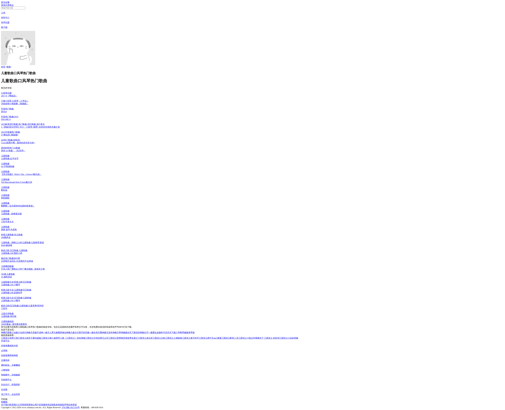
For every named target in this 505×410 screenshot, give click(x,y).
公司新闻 (22, 405)
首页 (3, 67)
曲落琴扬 (190, 332)
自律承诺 (72, 405)
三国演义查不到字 (190, 338)
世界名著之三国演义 (136, 338)
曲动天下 (129, 332)
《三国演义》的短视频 (74, 338)
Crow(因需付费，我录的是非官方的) (17, 143)
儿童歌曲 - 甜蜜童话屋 (11, 214)
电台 (11, 5)
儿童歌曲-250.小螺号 (10, 285)
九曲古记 (74, 332)
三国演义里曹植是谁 (117, 338)
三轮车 (4, 308)
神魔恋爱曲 (6, 332)
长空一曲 (148, 332)
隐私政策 (56, 405)
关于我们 (5, 405)
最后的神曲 (139, 332)
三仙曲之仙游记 (19, 332)
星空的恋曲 (84, 332)
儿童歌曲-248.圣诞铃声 (11, 293)
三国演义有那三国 (9, 338)
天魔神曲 (102, 332)
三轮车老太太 (7, 222)
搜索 (8, 67)
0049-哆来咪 (6, 245)
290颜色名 (6, 237)
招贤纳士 (30, 405)
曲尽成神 (39, 332)
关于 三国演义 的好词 (269, 338)
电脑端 (4, 402)
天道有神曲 (111, 332)
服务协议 (47, 405)
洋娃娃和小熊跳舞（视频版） (14, 104)
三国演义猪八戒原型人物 (52, 338)
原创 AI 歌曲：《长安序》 (13, 151)
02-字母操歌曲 (7, 166)
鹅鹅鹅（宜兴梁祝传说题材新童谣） (18, 206)
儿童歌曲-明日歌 (8, 316)
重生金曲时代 (159, 332)
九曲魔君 (58, 332)
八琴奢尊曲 (181, 332)
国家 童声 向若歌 (9, 229)
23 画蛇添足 (6, 277)
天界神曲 (121, 332)
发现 (3, 5)
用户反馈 (39, 405)
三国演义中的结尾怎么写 (96, 338)
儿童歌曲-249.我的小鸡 (11, 253)
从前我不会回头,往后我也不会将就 (17, 261)
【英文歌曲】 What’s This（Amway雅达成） (21, 174)
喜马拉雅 (5, 2)
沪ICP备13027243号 (71, 407)
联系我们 (13, 405)
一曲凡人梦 (48, 332)
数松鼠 (4, 190)
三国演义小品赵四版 (288, 338)
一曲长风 (93, 332)
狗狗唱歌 (5, 198)
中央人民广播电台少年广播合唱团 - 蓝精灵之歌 (23, 269)
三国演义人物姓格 (173, 338)
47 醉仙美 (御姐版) (9, 135)
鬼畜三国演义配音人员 (227, 338)
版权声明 (64, 405)
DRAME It (6, 119)
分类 (7, 5)
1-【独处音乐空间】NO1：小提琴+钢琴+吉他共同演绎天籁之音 (30, 127)
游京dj (4, 111)
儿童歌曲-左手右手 (10, 158)
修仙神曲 (66, 332)
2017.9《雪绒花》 (9, 96)
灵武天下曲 (170, 332)
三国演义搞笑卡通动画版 (29, 338)
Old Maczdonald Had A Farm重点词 (16, 182)
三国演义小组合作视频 (248, 338)
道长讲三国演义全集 (155, 338)
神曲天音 (30, 332)
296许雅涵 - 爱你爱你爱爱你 (14, 324)
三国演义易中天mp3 (208, 338)
